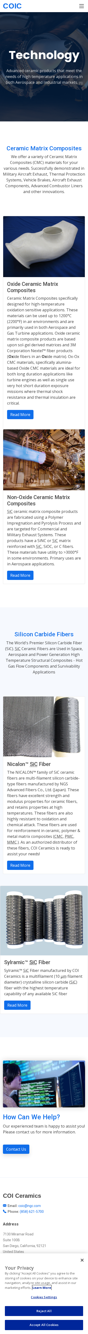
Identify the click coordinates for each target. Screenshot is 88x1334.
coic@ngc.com (29, 1206)
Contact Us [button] (16, 1149)
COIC (12, 6)
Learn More (42, 1287)
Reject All (43, 1311)
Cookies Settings (44, 1297)
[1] (80, 83)
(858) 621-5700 (32, 1212)
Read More (20, 414)
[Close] (82, 1260)
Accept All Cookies (44, 1325)
